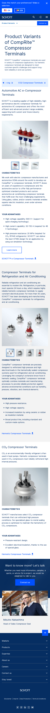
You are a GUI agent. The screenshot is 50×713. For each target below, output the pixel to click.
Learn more (12, 250)
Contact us (43, 23)
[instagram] (21, 707)
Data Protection (25, 699)
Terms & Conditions (39, 699)
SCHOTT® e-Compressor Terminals (17, 258)
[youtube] (32, 707)
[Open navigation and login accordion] (40, 17)
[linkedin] (25, 707)
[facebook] (18, 707)
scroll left (5, 83)
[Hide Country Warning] (46, 3)
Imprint (15, 699)
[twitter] (29, 707)
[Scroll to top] (45, 633)
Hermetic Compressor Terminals (16, 433)
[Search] (33, 17)
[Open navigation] (46, 17)
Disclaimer (8, 699)
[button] (25, 641)
